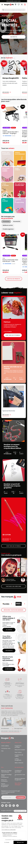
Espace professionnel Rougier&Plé (5, 785)
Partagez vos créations (13, 586)
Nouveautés (16, 221)
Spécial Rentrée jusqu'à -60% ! (13, 1)
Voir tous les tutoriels (13, 335)
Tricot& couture (5, 184)
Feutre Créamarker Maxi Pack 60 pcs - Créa (10, 260)
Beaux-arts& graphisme (6, 153)
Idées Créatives (19, 763)
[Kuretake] (7, 604)
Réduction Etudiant (20, 749)
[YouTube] (6, 805)
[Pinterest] (10, 805)
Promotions (6, 221)
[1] (5, 135)
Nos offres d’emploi (18, 784)
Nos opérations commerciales (20, 184)
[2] (6, 135)
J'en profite (13, 37)
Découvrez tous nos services (10, 731)
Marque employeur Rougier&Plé (20, 779)
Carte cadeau (5, 746)
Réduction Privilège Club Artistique (6, 771)
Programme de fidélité (19, 755)
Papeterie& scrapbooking (19, 201)
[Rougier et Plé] (7, 738)
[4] (9, 135)
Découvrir (5, 92)
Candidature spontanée (18, 771)
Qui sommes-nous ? (20, 775)
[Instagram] (13, 805)
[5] (10, 135)
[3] (8, 135)
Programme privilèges (18, 746)
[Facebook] (2, 805)
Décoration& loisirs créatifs (5, 169)
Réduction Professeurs (4, 780)
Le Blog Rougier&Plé (18, 759)
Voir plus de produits (13, 278)
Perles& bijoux (17, 169)
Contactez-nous (5, 748)
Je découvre (9, 669)
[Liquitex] (20, 604)
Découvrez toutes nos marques (13, 610)
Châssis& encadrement (20, 153)
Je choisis (9, 629)
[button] (15, 5)
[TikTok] (17, 805)
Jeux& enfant (5, 200)
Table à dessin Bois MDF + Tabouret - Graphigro (10, 132)
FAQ (2, 751)
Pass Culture (18, 752)
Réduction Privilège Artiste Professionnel (6, 776)
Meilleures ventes (8, 225)
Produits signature (8, 229)
